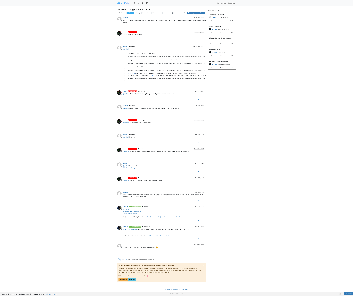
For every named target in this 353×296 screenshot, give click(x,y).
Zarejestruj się (123, 279)
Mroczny (214, 29)
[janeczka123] (210, 29)
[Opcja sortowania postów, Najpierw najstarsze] (184, 13)
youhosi (125, 32)
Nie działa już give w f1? (216, 14)
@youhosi (132, 46)
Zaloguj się (132, 279)
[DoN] (210, 64)
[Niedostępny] (120, 19)
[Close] (203, 265)
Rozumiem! (348, 294)
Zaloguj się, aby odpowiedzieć (196, 13)
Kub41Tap (125, 206)
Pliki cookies (184, 289)
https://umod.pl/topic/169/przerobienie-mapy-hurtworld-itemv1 (163, 217)
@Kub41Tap (146, 226)
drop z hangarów (214, 49)
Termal (214, 17)
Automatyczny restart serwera (218, 61)
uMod (126, 259)
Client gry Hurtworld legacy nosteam (220, 38)
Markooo (125, 17)
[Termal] (210, 17)
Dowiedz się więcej (51, 294)
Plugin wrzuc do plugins (130, 213)
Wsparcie (131, 12)
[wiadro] (210, 52)
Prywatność (168, 289)
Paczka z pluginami (215, 26)
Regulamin (176, 289)
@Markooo (142, 91)
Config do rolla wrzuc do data (132, 211)
